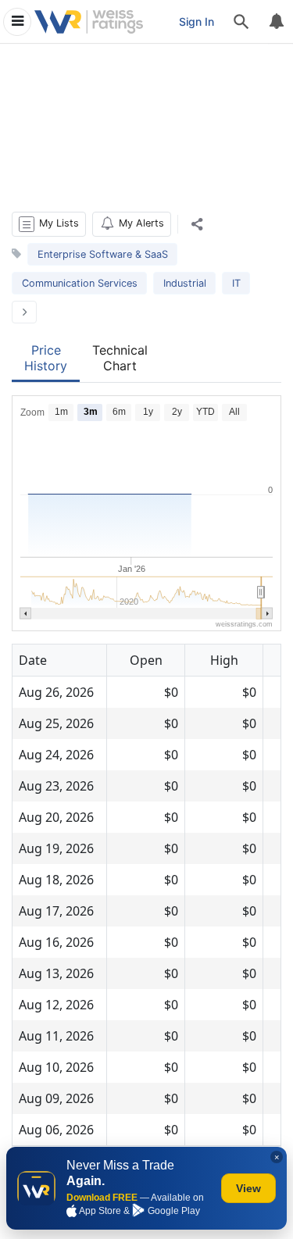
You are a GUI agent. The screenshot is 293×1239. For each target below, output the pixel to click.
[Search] (241, 22)
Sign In (196, 21)
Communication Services (80, 283)
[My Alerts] (276, 22)
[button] (49, 224)
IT (236, 283)
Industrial (184, 283)
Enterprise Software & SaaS (103, 254)
